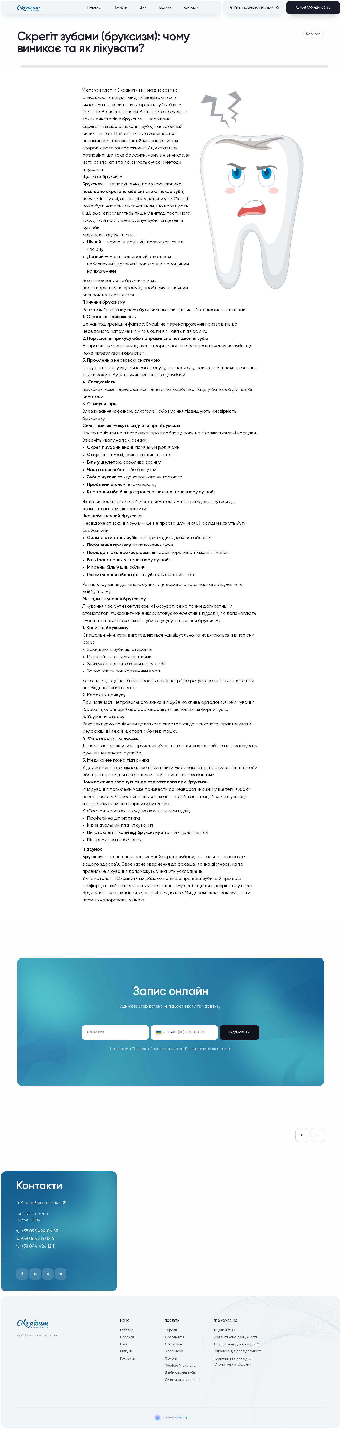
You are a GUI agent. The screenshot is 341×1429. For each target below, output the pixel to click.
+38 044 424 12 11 (38, 1246)
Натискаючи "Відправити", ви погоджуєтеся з (170, 1049)
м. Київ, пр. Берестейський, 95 (41, 1203)
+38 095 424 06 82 (39, 1231)
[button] (313, 7)
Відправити (239, 1032)
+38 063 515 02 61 (38, 1239)
